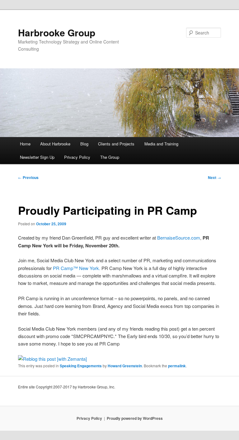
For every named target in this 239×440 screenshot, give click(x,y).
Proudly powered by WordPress (135, 418)
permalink (177, 366)
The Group (109, 157)
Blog (84, 144)
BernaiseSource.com (178, 237)
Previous (28, 177)
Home (25, 144)
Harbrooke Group (56, 32)
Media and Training (161, 144)
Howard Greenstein (125, 366)
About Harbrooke (55, 144)
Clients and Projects (116, 144)
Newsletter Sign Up (37, 157)
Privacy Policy (77, 157)
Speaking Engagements (81, 366)
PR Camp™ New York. (76, 268)
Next (214, 177)
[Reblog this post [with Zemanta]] (52, 358)
